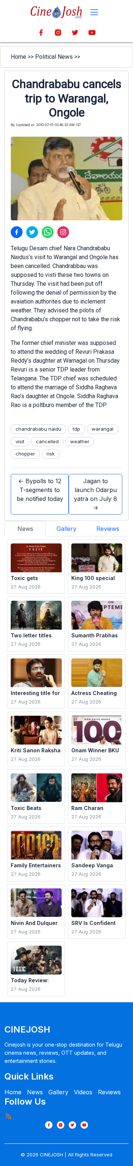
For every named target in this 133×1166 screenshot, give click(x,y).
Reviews (109, 1092)
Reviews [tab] (107, 528)
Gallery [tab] (66, 528)
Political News (54, 56)
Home (18, 56)
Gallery (58, 1092)
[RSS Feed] (8, 1116)
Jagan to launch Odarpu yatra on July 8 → (95, 494)
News (35, 1092)
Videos (83, 1092)
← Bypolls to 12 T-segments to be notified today (40, 489)
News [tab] (25, 528)
